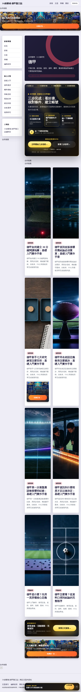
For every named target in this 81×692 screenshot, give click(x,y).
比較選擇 (7, 108)
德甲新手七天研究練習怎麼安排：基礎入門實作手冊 (37, 360)
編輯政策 (7, 64)
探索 (51, 3)
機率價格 (7, 90)
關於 (67, 3)
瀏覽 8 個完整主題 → (35, 76)
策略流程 (7, 94)
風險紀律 (7, 99)
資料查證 (7, 85)
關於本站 (22, 684)
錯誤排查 (7, 103)
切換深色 (75, 3)
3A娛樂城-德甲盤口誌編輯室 (11, 130)
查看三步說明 (64, 144)
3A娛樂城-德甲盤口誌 (12, 3)
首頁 (5, 46)
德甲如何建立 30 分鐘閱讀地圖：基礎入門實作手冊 (37, 250)
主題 (56, 3)
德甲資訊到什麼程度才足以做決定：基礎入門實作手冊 (65, 490)
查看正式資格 (64, 628)
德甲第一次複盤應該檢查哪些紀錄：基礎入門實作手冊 (37, 490)
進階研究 (7, 112)
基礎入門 (7, 81)
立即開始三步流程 (40, 144)
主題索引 (5, 684)
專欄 (61, 3)
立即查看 (69, 686)
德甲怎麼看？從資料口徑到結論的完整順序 (65, 597)
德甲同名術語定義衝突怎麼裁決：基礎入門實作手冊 (65, 360)
